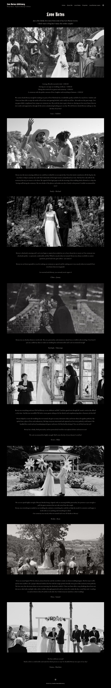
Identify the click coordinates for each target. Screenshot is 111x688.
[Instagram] (103, 5)
